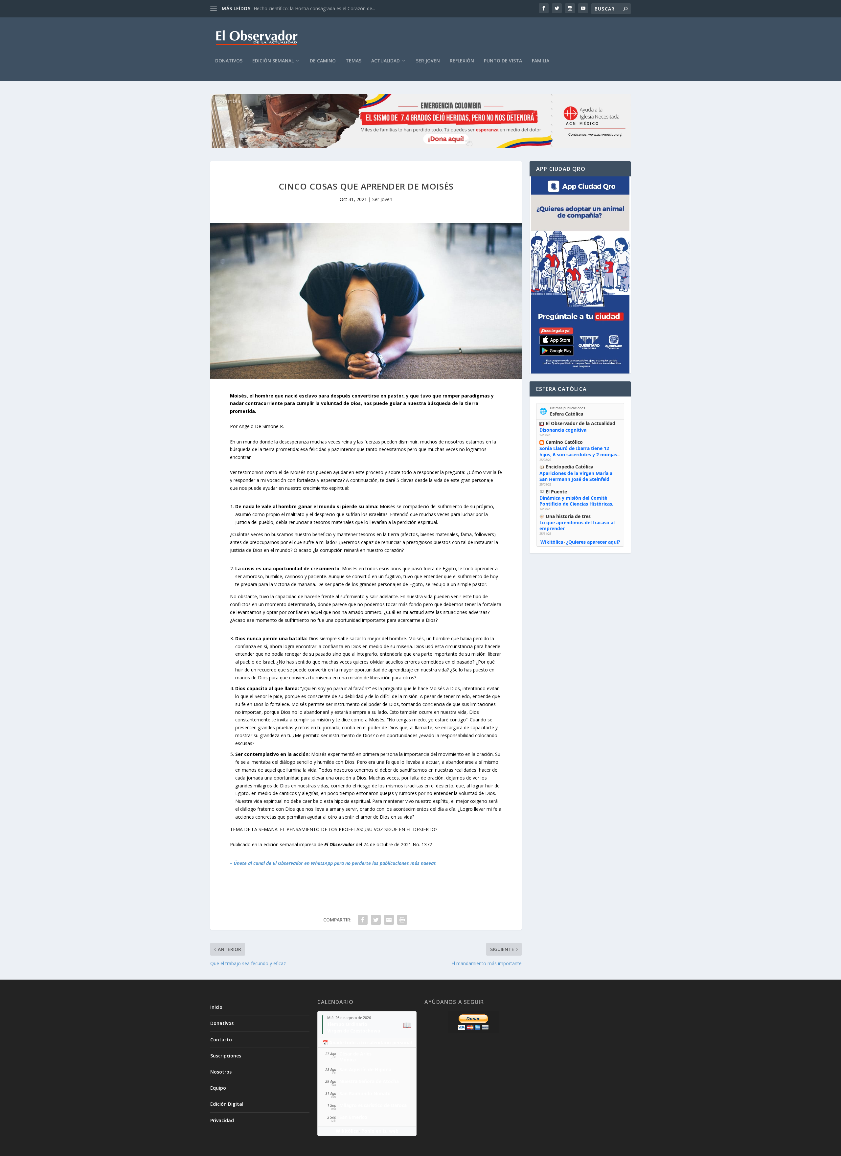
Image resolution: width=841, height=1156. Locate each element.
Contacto (221, 1039)
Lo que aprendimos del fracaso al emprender (577, 525)
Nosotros (221, 1072)
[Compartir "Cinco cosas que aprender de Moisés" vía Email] (389, 919)
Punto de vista (503, 61)
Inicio (216, 1007)
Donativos (228, 61)
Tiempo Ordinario (347, 1024)
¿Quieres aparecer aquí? (593, 542)
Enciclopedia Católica (569, 467)
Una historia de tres (568, 516)
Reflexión (462, 61)
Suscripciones (225, 1056)
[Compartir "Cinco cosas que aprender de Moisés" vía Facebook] (362, 919)
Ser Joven (428, 61)
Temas (353, 61)
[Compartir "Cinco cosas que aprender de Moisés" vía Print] (402, 919)
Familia (540, 61)
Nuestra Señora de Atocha (369, 1081)
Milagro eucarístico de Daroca (373, 1105)
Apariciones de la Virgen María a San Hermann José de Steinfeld (575, 476)
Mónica (347, 1059)
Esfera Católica (566, 414)
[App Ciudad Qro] (580, 275)
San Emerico (353, 1117)
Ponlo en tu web (379, 1131)
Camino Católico (564, 442)
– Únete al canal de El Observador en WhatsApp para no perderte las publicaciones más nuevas (333, 863)
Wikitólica (551, 542)
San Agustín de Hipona (365, 1069)
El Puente (556, 491)
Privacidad (222, 1120)
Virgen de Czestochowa (353, 1031)
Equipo (218, 1088)
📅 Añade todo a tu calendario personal (367, 1042)
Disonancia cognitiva (562, 430)
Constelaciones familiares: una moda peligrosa (303, 8)
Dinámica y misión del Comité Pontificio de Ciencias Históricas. (576, 501)
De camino (323, 61)
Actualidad (385, 61)
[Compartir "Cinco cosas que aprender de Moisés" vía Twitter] (375, 919)
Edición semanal (273, 61)
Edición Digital (226, 1104)
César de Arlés (355, 1054)
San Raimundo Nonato (365, 1093)
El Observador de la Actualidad (580, 423)
